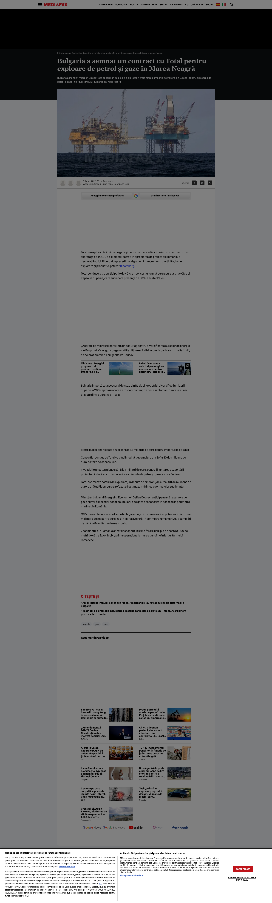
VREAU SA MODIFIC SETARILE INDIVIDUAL (242, 878)
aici (100, 884)
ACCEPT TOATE (243, 869)
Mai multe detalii (67, 866)
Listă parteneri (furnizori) (132, 875)
